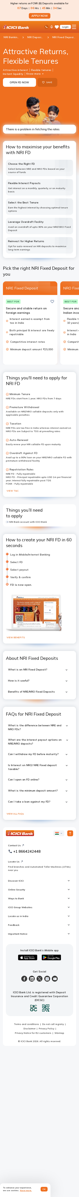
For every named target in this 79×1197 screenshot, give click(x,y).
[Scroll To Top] (70, 833)
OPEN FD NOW (19, 82)
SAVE (49, 82)
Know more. (26, 1190)
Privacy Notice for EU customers (33, 1033)
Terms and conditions (26, 1024)
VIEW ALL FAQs (15, 813)
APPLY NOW (39, 16)
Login (65, 26)
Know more (33, 73)
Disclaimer (30, 1028)
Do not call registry (53, 1024)
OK (44, 1189)
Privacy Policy (46, 1028)
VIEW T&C (13, 490)
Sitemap (59, 1033)
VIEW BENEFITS (16, 637)
